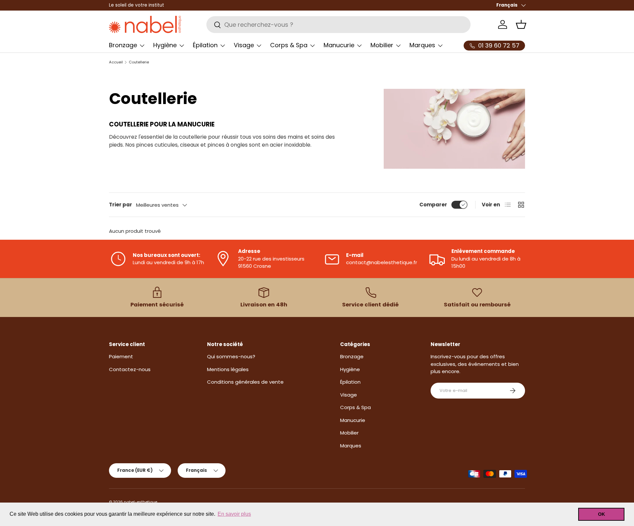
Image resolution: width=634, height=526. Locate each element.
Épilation (205, 45)
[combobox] (338, 24)
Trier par (120, 204)
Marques (422, 45)
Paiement (121, 356)
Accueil (116, 62)
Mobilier (381, 45)
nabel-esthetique (140, 502)
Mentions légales (228, 369)
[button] (521, 24)
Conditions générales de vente (245, 381)
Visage (244, 45)
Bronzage (123, 45)
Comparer (433, 204)
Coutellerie (139, 62)
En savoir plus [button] (234, 514)
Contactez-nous (130, 369)
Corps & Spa (288, 45)
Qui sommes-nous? (231, 356)
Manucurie (339, 45)
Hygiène (165, 45)
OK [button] (601, 514)
